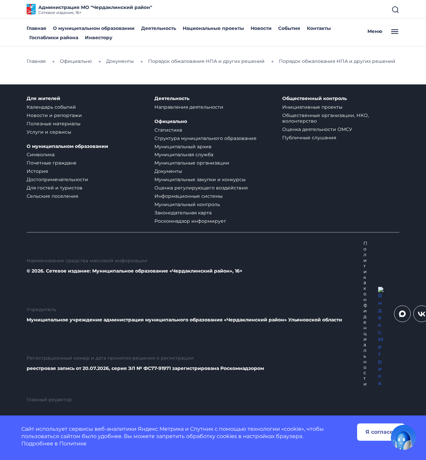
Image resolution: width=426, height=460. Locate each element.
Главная (36, 28)
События (289, 28)
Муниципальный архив (183, 147)
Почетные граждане (52, 163)
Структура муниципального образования (205, 138)
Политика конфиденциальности (365, 314)
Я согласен (381, 432)
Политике (73, 443)
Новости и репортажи (54, 115)
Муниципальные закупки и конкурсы (200, 179)
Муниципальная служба (183, 155)
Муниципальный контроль (187, 204)
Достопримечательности (57, 179)
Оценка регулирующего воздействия (201, 188)
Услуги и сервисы (49, 132)
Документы (168, 171)
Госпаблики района (53, 38)
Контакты (319, 28)
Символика (41, 155)
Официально (170, 121)
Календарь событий (51, 107)
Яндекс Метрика (161, 429)
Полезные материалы (54, 124)
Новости (261, 28)
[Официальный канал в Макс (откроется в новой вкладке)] (402, 313)
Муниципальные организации (191, 163)
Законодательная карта (183, 213)
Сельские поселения (52, 196)
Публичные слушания (309, 138)
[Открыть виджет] (403, 437)
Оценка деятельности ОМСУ (317, 129)
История (37, 171)
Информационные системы (188, 196)
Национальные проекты (213, 28)
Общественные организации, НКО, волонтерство (325, 118)
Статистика (168, 130)
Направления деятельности (188, 107)
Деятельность (158, 28)
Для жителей (43, 98)
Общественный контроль (314, 98)
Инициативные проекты (312, 107)
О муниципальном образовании (93, 28)
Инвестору (98, 38)
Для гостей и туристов (55, 188)
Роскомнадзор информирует (190, 221)
